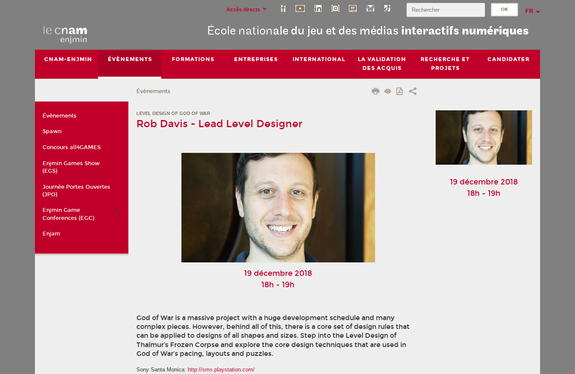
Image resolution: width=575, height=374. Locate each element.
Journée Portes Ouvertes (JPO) (76, 191)
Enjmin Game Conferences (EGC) (68, 214)
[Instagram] (335, 8)
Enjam (51, 233)
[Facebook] (283, 8)
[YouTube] (300, 8)
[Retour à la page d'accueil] (65, 34)
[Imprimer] (375, 92)
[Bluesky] (370, 8)
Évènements (153, 91)
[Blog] (353, 8)
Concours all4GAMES (72, 147)
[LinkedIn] (318, 8)
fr (529, 11)
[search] (446, 10)
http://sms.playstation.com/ (221, 369)
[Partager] (412, 92)
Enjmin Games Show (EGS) (71, 167)
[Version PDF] (400, 92)
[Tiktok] (387, 8)
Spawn (52, 131)
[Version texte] (387, 92)
